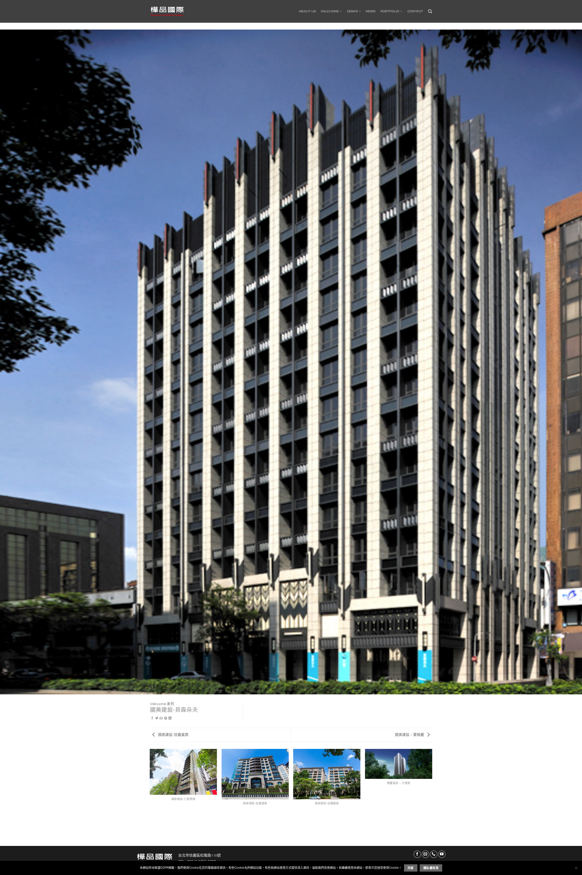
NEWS (370, 11)
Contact (415, 11)
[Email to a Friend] (161, 718)
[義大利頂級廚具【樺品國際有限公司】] (167, 11)
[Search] (430, 11)
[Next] (432, 797)
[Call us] (433, 854)
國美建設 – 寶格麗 (410, 735)
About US (307, 11)
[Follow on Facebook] (417, 854)
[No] (576, 869)
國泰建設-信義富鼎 (172, 735)
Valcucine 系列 (162, 704)
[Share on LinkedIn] (169, 718)
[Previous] (150, 797)
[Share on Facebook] (152, 718)
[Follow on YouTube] (442, 854)
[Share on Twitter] (156, 718)
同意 (411, 868)
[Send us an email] (425, 854)
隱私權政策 (431, 868)
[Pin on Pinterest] (165, 718)
